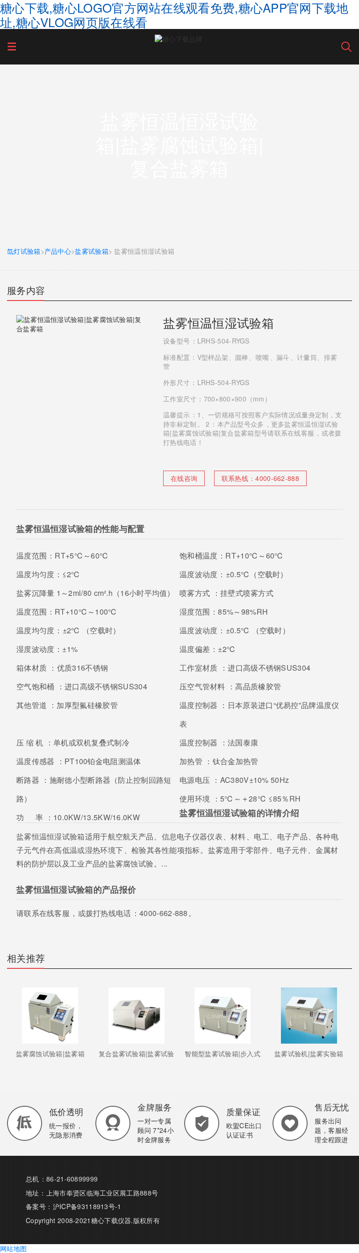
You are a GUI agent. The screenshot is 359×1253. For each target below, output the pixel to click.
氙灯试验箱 (24, 251)
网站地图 (13, 1248)
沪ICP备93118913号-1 (87, 1206)
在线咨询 (184, 478)
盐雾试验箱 (91, 251)
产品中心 (57, 251)
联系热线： (260, 478)
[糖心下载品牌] (178, 38)
